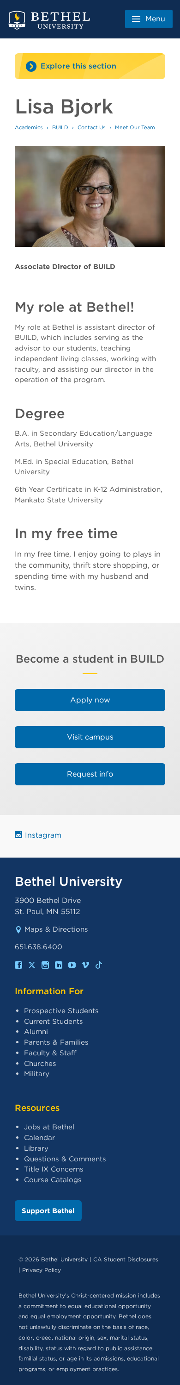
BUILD (60, 127)
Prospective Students (61, 1010)
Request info (90, 774)
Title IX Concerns (54, 1169)
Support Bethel (48, 1210)
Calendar (39, 1137)
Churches (40, 1063)
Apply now (90, 700)
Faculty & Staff (50, 1052)
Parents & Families (56, 1042)
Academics (29, 127)
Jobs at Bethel (49, 1126)
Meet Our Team (135, 127)
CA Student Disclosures (125, 1259)
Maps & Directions (56, 929)
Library (36, 1148)
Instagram (43, 835)
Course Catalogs (53, 1179)
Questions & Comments (65, 1158)
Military (36, 1073)
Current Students (53, 1021)
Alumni (36, 1031)
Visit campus (90, 737)
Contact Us (92, 127)
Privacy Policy (41, 1269)
